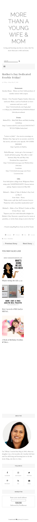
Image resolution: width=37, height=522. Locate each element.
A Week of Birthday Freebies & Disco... (12, 341)
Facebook (7, 475)
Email (29, 483)
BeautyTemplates (23, 519)
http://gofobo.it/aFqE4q (18, 147)
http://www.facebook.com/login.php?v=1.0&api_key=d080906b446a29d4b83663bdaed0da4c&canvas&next (18, 109)
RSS (18, 483)
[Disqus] (18, 380)
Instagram (18, 475)
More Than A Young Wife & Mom (18, 28)
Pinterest (7, 483)
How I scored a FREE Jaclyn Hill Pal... (12, 310)
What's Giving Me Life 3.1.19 (12, 281)
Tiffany (5, 82)
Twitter (29, 475)
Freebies (10, 239)
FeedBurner (23, 505)
